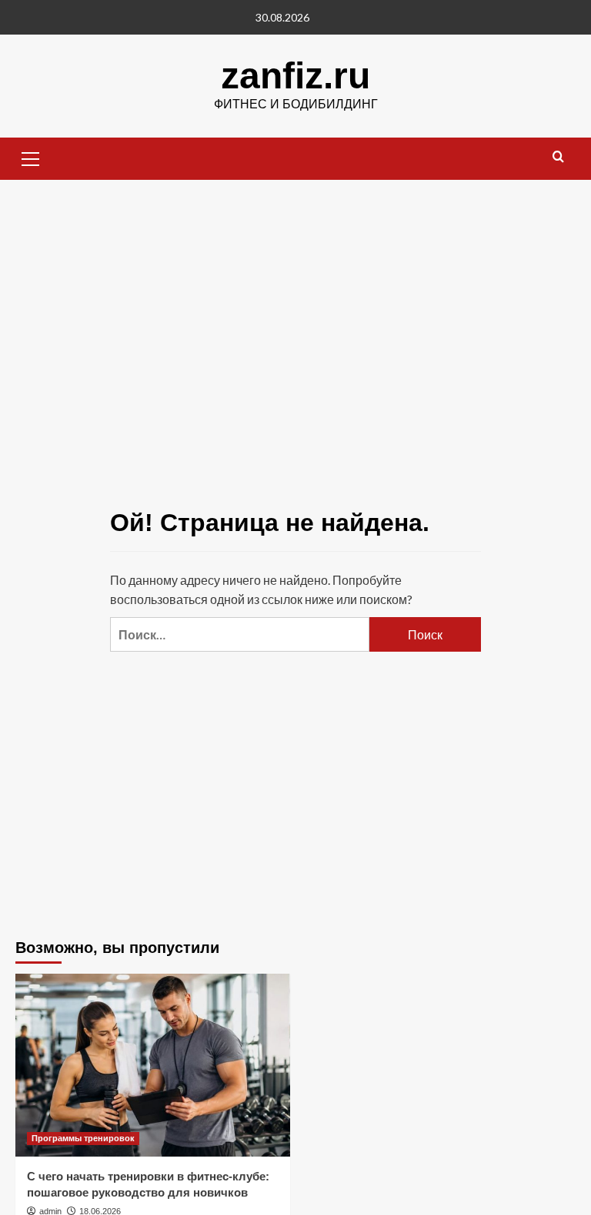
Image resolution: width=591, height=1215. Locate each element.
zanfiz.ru (295, 75)
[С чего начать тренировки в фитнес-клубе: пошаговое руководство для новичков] (152, 1065)
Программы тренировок (83, 1138)
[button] (30, 157)
